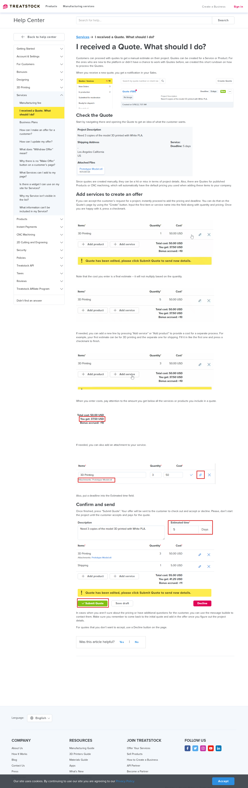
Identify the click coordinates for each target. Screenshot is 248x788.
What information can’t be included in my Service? (35, 209)
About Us (17, 748)
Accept (223, 781)
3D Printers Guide (80, 754)
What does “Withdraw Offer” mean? (36, 151)
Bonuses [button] (22, 72)
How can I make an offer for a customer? (37, 132)
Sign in (238, 6)
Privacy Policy (125, 781)
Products (51, 6)
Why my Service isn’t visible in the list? (38, 197)
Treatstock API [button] (25, 265)
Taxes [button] (20, 273)
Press (15, 771)
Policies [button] (21, 258)
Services (83, 37)
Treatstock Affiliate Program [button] (33, 288)
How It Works (19, 754)
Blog (14, 759)
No (137, 642)
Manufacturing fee (30, 103)
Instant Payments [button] (27, 227)
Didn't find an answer (29, 300)
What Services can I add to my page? (38, 174)
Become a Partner (137, 771)
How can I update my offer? (36, 141)
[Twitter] (195, 748)
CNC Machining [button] (26, 234)
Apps (72, 765)
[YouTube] (211, 748)
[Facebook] (187, 748)
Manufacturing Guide (81, 748)
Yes (122, 642)
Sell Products (135, 754)
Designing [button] (23, 79)
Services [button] (22, 95)
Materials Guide (78, 759)
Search (223, 20)
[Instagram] (203, 748)
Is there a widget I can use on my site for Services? (39, 186)
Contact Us (18, 765)
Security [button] (21, 250)
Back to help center (42, 37)
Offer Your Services (138, 748)
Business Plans (29, 122)
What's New (76, 771)
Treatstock (21, 6)
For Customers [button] (25, 64)
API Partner (133, 765)
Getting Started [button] (26, 48)
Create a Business (214, 6)
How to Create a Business (142, 759)
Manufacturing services (78, 6)
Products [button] (22, 219)
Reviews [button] (22, 281)
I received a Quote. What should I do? (35, 112)
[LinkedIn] (218, 748)
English (41, 718)
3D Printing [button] (23, 87)
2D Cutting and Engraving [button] (32, 242)
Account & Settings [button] (28, 56)
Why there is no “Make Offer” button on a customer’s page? (37, 163)
